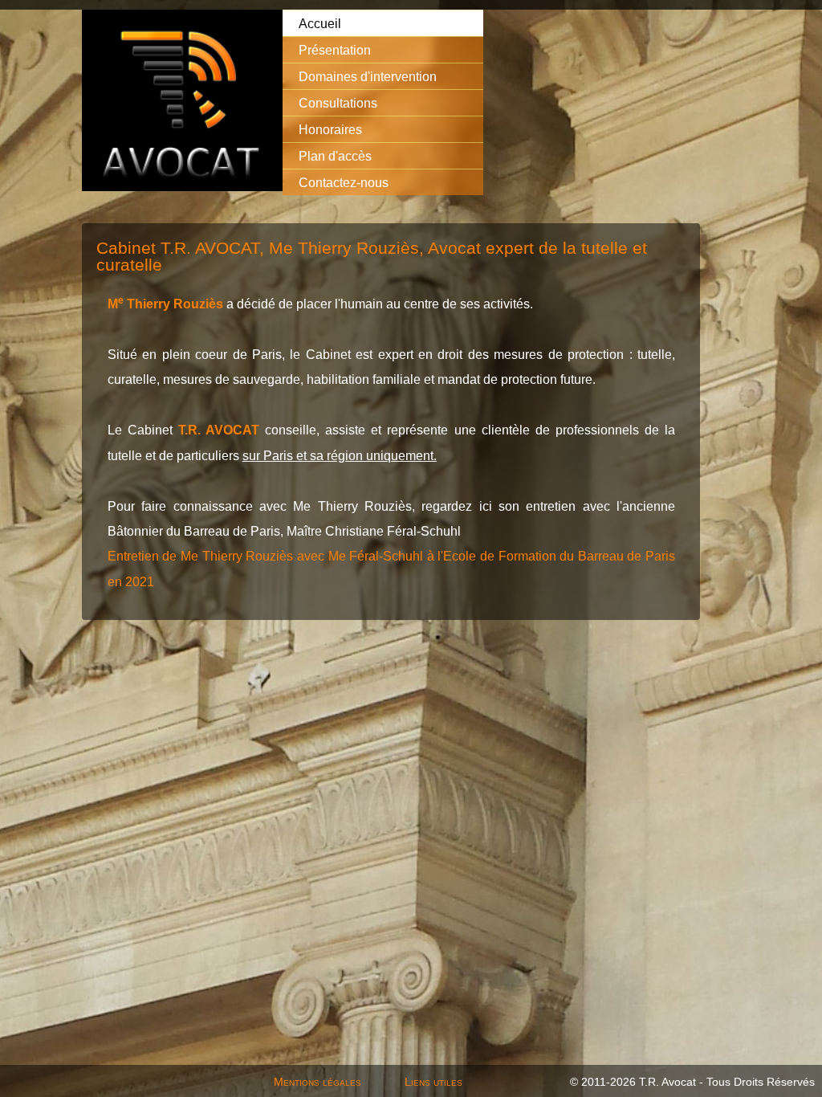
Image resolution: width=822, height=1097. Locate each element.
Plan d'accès (335, 156)
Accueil (320, 23)
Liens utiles (433, 1081)
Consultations (338, 103)
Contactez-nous (344, 182)
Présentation (335, 50)
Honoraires (330, 129)
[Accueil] (182, 102)
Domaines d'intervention (368, 76)
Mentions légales (317, 1081)
